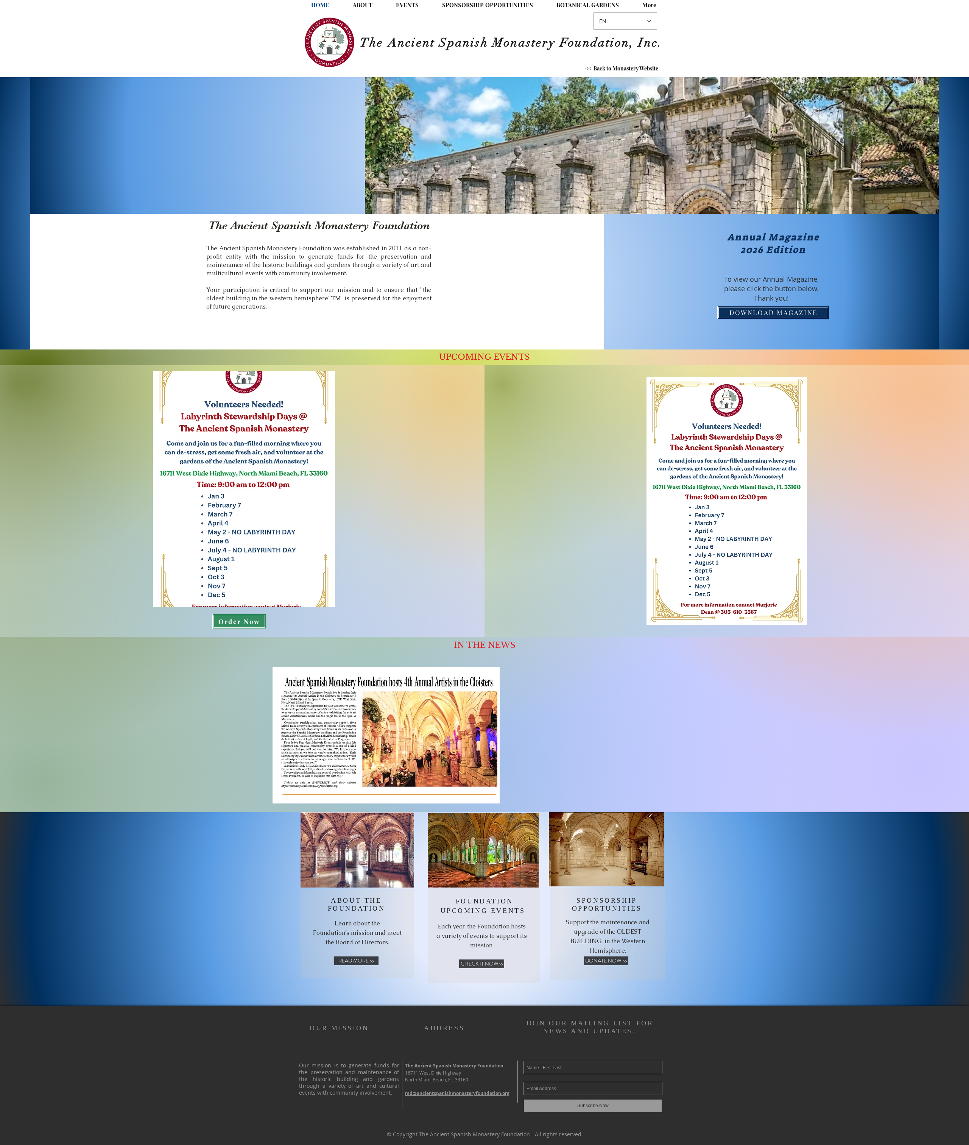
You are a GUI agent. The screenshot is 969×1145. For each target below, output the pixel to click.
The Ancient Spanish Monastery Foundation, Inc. (511, 42)
